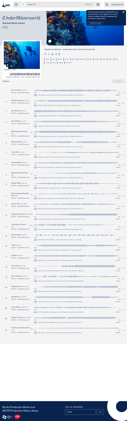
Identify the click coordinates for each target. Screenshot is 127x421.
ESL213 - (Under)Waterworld (20, 92)
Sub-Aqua (69, 62)
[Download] (52, 54)
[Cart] (107, 4)
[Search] (23, 4)
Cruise (47, 62)
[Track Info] (35, 95)
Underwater (81, 59)
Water (103, 59)
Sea (53, 59)
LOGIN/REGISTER (117, 4)
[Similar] (98, 4)
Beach (90, 59)
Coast (54, 62)
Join (100, 412)
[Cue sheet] (59, 54)
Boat (116, 59)
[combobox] (88, 4)
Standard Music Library (13, 23)
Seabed (61, 62)
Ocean (47, 59)
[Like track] (45, 54)
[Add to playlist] (49, 54)
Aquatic (59, 59)
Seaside (97, 59)
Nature (74, 59)
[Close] (123, 12)
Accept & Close (95, 23)
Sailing (110, 59)
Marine (67, 59)
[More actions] (123, 93)
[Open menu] (16, 4)
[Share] (56, 54)
